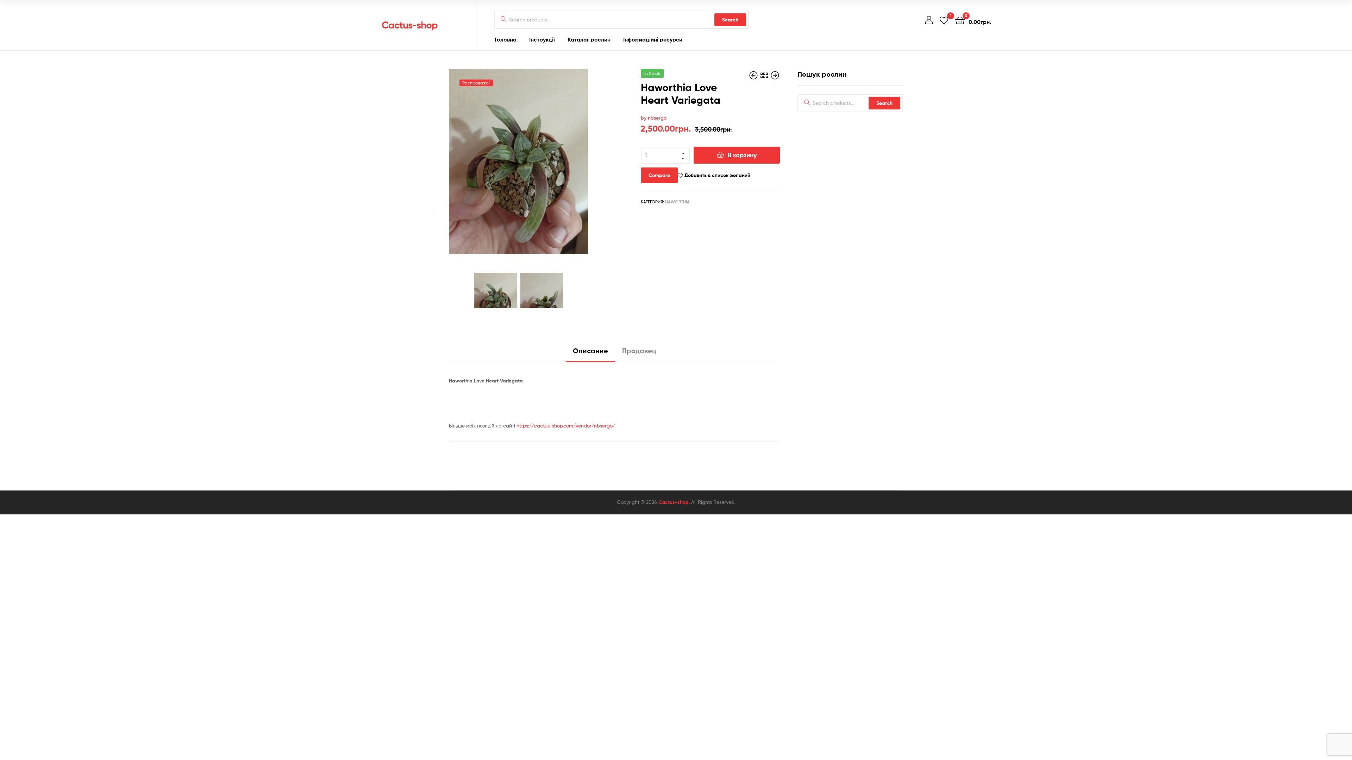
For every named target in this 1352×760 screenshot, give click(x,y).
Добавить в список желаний (717, 175)
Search (730, 20)
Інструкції (542, 39)
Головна (506, 39)
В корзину (742, 155)
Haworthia (677, 201)
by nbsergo (653, 118)
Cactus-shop (410, 25)
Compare (659, 175)
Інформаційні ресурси (652, 39)
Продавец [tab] (639, 350)
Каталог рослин (589, 39)
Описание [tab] (590, 350)
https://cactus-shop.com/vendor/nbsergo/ (566, 426)
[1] (944, 20)
